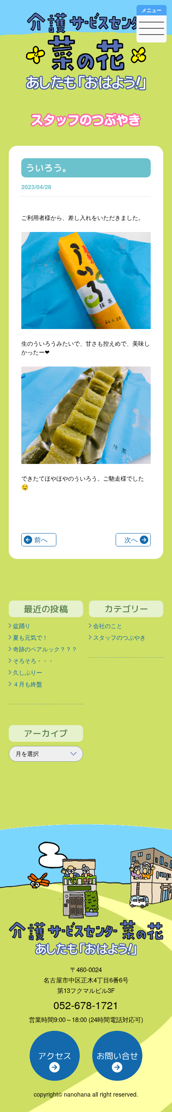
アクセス (54, 1056)
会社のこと (107, 625)
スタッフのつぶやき (119, 637)
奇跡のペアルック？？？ (45, 649)
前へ (41, 539)
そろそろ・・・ (33, 660)
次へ (131, 539)
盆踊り (21, 625)
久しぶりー (27, 672)
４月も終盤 (27, 684)
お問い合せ (117, 1056)
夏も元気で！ (30, 637)
